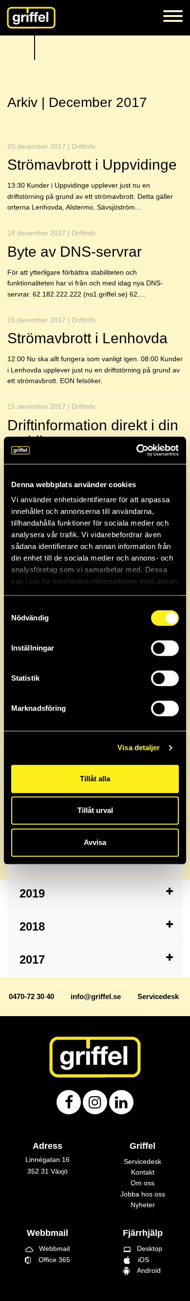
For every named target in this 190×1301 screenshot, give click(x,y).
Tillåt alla (95, 778)
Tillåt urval (95, 810)
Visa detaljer (138, 747)
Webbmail (47, 1248)
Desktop (142, 1248)
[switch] (165, 648)
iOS (142, 1260)
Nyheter (143, 1205)
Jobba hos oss (142, 1194)
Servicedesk (142, 1161)
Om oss (142, 1183)
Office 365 (50, 1260)
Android (147, 1270)
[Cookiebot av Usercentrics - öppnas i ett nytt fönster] (137, 450)
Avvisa (95, 842)
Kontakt (142, 1172)
